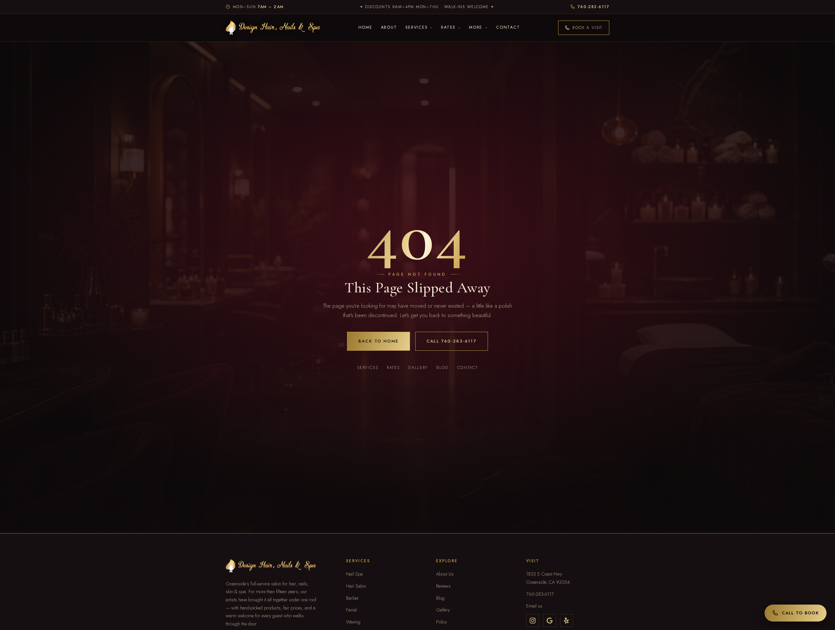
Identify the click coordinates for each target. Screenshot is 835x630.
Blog (442, 368)
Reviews (443, 585)
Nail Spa (354, 573)
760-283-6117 (540, 594)
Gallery (418, 368)
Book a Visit (587, 28)
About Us (445, 573)
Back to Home (378, 341)
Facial (351, 609)
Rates (393, 368)
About (389, 27)
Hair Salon (356, 585)
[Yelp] (566, 620)
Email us (534, 605)
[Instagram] (532, 620)
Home (365, 27)
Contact (508, 27)
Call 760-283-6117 (451, 341)
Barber (352, 597)
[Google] (549, 620)
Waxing (353, 621)
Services (367, 368)
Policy (441, 621)
